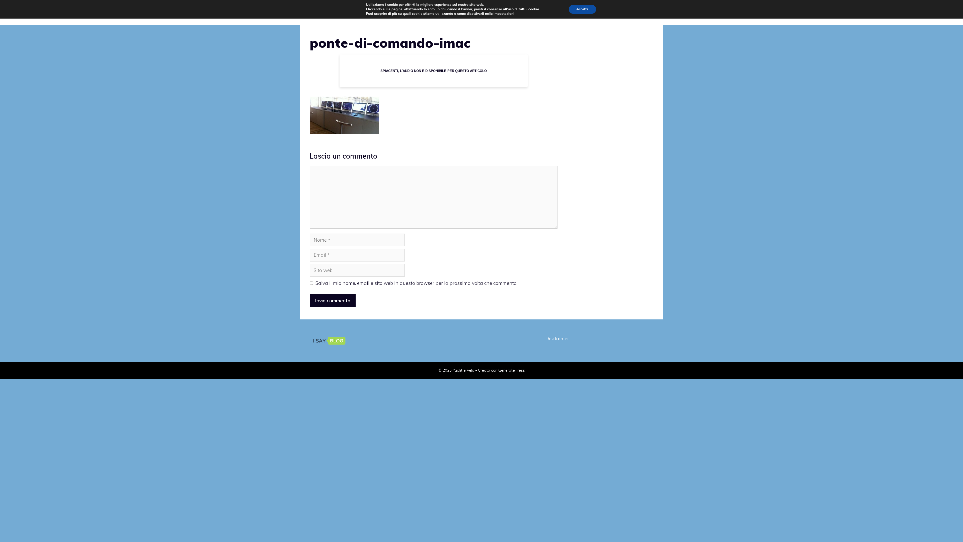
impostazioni (504, 14)
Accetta (582, 9)
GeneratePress (511, 370)
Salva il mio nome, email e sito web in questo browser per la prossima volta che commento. (416, 283)
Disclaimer (557, 338)
